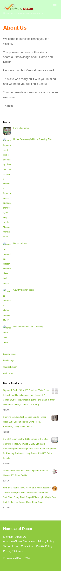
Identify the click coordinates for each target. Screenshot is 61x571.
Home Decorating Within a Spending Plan (32, 139)
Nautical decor (10, 367)
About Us (20, 536)
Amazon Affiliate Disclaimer (19, 541)
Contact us (27, 546)
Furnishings (8, 360)
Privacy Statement (13, 551)
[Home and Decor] (18, 9)
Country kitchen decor (23, 290)
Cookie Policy (44, 546)
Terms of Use (10, 546)
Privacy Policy (46, 541)
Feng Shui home (21, 128)
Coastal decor (9, 354)
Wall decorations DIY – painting (28, 326)
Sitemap (8, 536)
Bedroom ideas (20, 243)
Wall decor (8, 373)
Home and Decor (15, 558)
